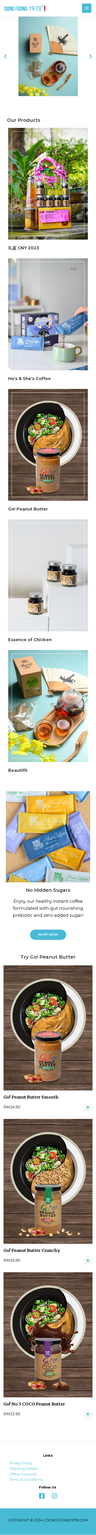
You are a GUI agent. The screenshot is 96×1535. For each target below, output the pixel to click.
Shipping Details (23, 1469)
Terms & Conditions (26, 1479)
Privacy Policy (21, 1463)
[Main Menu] (86, 8)
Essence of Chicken (30, 639)
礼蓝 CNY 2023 (23, 248)
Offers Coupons (22, 1474)
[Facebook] (42, 1496)
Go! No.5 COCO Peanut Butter (34, 1404)
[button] (48, 935)
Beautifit (17, 770)
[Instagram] (54, 1496)
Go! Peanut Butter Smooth (30, 1097)
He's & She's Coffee (29, 378)
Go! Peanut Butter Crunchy (31, 1250)
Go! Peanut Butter (28, 509)
